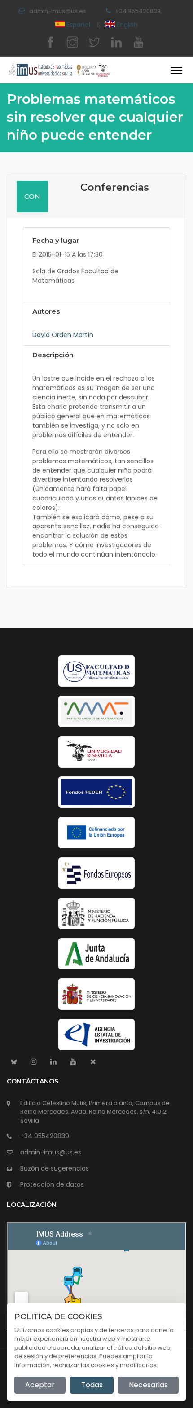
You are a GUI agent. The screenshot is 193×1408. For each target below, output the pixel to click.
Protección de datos (52, 1184)
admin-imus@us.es (57, 11)
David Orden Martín (62, 334)
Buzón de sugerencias (54, 1168)
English (126, 24)
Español (78, 24)
